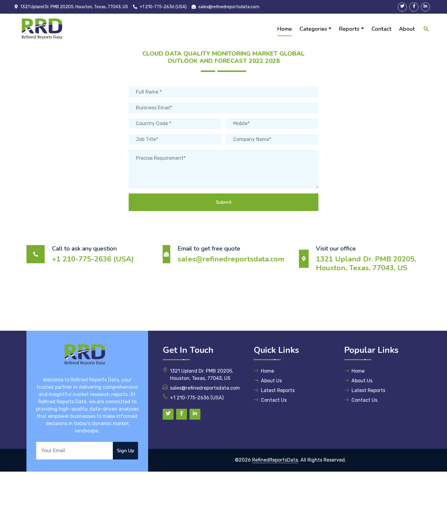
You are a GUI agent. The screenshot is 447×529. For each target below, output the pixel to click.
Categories (313, 28)
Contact (381, 28)
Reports (349, 28)
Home (284, 28)
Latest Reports (278, 390)
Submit (223, 202)
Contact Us (274, 400)
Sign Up (125, 450)
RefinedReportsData (275, 460)
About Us (271, 381)
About (407, 28)
